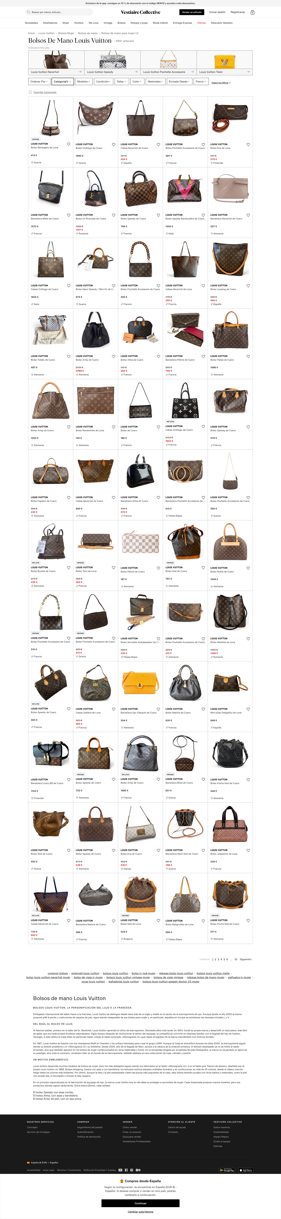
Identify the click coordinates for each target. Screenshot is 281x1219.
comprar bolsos (58, 973)
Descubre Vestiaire (222, 23)
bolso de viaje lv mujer (88, 977)
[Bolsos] (128, 23)
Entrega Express (182, 23)
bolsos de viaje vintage (168, 977)
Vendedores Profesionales (137, 1141)
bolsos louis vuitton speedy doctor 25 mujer (171, 982)
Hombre (78, 23)
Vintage (108, 23)
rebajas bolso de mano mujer (205, 977)
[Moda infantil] (170, 23)
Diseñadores (50, 23)
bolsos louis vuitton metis (213, 973)
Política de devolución (89, 1137)
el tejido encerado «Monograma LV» (121, 1037)
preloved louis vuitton (85, 973)
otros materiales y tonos (131, 1050)
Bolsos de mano (88, 33)
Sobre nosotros (222, 1127)
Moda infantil (160, 23)
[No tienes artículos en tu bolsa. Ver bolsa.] (252, 12)
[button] (252, 12)
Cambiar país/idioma (140, 1212)
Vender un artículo (191, 12)
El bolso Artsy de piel (46, 1099)
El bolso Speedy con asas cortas (53, 1092)
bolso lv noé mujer (143, 973)
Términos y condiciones (69, 1170)
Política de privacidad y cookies (99, 1170)
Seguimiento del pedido (90, 1127)
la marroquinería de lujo (188, 1014)
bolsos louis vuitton (115, 973)
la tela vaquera (82, 1076)
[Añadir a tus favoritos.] (69, 144)
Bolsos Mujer (66, 33)
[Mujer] (71, 23)
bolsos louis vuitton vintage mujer (128, 977)
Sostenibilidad (221, 1132)
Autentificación (85, 1132)
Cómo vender (130, 1127)
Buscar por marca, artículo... (47, 12)
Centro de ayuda (177, 1127)
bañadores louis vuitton (123, 982)
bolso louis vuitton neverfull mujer (48, 977)
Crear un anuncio (132, 1132)
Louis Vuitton (46, 33)
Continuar (141, 1203)
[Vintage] (115, 23)
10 (235, 959)
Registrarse (238, 12)
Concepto (32, 1127)
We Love (93, 23)
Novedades (31, 23)
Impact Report (221, 1137)
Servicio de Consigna (38, 1132)
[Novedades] (40, 23)
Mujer (66, 23)
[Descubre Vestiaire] (235, 23)
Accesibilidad (33, 1170)
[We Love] (101, 23)
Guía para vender (132, 1137)
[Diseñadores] (60, 23)
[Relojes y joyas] (150, 23)
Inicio (31, 33)
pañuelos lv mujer (239, 977)
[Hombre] (86, 23)
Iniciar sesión (217, 12)
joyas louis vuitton (93, 982)
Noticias (218, 1146)
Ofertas (201, 23)
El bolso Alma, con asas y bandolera (55, 1095)
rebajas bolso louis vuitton (176, 973)
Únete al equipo (222, 1141)
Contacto (173, 1132)
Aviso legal (48, 1170)
